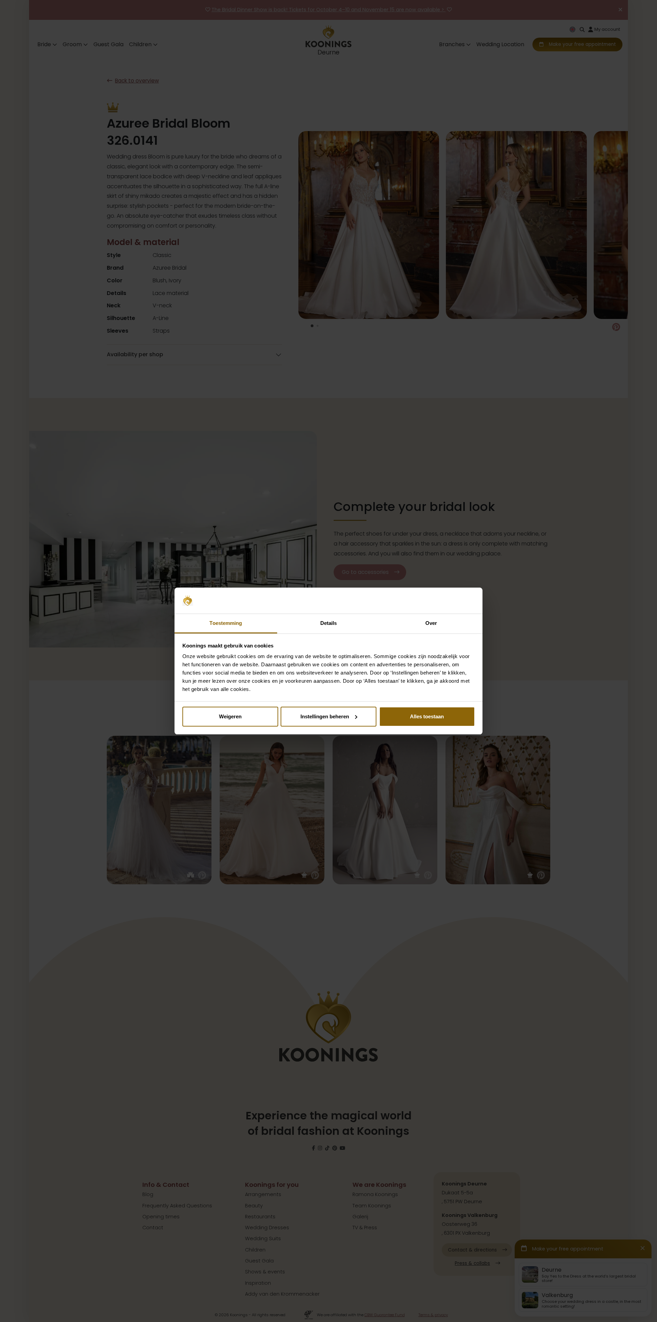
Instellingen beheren (324, 716)
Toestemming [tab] (225, 623)
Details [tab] (328, 623)
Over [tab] (431, 623)
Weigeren (230, 716)
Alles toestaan (427, 716)
